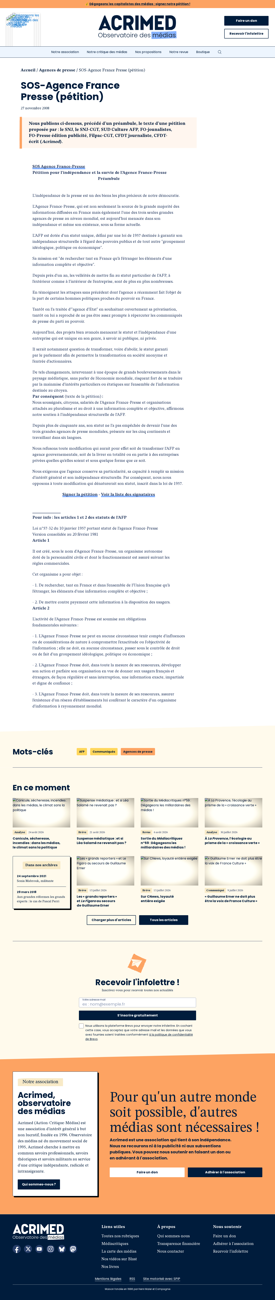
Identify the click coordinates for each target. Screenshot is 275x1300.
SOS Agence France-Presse (58, 167)
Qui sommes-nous (173, 1236)
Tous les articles (164, 920)
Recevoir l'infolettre (246, 33)
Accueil (28, 70)
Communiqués (104, 752)
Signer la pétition (80, 495)
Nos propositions (148, 52)
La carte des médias (118, 1252)
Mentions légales (108, 1278)
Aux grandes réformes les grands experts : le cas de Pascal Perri (41, 899)
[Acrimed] (137, 27)
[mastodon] (73, 1249)
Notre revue (178, 52)
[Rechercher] (219, 52)
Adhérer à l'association (225, 1172)
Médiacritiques (114, 1244)
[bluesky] (62, 1249)
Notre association (65, 52)
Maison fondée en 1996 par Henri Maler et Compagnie (137, 1289)
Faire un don (246, 20)
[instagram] (51, 1249)
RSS (132, 1278)
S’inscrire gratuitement (137, 1015)
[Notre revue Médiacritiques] (28, 32)
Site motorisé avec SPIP (161, 1278)
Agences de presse (57, 70)
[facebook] (17, 1249)
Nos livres (110, 1267)
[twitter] (28, 1249)
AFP (82, 752)
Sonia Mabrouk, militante (35, 881)
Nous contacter (170, 1252)
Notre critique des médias (107, 52)
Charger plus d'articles (111, 920)
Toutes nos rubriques (120, 1236)
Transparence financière (178, 1244)
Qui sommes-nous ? (39, 1184)
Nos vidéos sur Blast (119, 1259)
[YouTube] (39, 1249)
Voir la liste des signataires (128, 495)
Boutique (203, 52)
